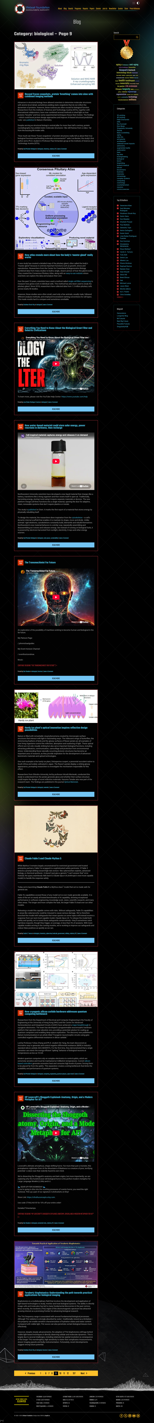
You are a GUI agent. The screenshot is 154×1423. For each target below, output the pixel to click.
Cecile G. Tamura (27, 933)
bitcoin (129, 73)
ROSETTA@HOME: (41, 1406)
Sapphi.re (47, 1416)
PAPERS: (65, 1406)
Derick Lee (124, 258)
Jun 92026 (20, 858)
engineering (53, 1074)
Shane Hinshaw (126, 263)
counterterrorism (123, 185)
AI (122, 65)
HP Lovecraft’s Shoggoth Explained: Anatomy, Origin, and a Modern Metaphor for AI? (59, 1098)
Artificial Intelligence (123, 67)
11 (64, 1373)
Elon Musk (121, 126)
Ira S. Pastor (124, 292)
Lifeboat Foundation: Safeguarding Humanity (32, 8)
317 (74, 1373)
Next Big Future (122, 321)
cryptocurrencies (123, 189)
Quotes (120, 8)
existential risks (42, 1223)
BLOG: (64, 1400)
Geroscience (121, 313)
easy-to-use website (74, 273)
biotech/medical (123, 165)
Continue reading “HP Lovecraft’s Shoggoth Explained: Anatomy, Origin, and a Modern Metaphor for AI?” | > (56, 1215)
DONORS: (91, 1400)
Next (83, 1373)
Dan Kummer (125, 241)
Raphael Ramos (126, 266)
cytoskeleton (77, 517)
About (60, 8)
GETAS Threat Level (21, 1401)
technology (132, 97)
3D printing (121, 115)
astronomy (121, 146)
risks (132, 94)
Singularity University (125, 128)
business (120, 172)
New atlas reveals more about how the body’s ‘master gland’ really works (59, 256)
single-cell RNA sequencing (79, 281)
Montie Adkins (125, 289)
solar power (47, 538)
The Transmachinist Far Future (40, 563)
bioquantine (132, 67)
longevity (126, 89)
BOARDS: (118, 1400)
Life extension (131, 86)
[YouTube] (134, 1416)
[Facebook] (121, 1416)
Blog (65, 8)
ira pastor (121, 86)
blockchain (135, 73)
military (67, 933)
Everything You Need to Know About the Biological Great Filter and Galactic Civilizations (58, 329)
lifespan (119, 89)
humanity (137, 81)
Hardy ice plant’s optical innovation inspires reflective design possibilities (56, 729)
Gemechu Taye (125, 228)
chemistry (46, 149)
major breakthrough (80, 1025)
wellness (132, 99)
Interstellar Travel (134, 84)
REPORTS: (65, 1403)
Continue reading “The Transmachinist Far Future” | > (37, 665)
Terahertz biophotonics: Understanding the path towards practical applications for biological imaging (58, 1294)
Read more (56, 156)
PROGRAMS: (119, 1403)
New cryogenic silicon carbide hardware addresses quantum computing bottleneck (56, 1013)
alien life (120, 137)
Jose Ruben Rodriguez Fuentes (31, 402)
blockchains (121, 170)
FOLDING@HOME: (94, 1403)
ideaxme (118, 84)
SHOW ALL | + (120, 297)
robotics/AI (53, 149)
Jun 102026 (20, 563)
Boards (70, 8)
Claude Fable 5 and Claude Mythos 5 (43, 859)
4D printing (121, 117)
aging (118, 64)
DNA (118, 122)
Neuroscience (136, 89)
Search (137, 37)
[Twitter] (125, 1416)
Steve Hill (123, 275)
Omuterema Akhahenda (124, 245)
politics (119, 92)
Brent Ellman (124, 277)
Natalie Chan (125, 269)
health (122, 80)
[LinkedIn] (129, 1416)
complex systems (123, 178)
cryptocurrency (129, 75)
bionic (119, 161)
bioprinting (121, 163)
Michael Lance (125, 283)
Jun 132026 (20, 329)
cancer (123, 75)
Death (137, 75)
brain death (118, 75)
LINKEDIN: (92, 1396)
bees (118, 152)
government (61, 933)
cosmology (121, 183)
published (30, 120)
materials (46, 787)
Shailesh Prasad (126, 222)
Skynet (119, 130)
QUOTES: (118, 1406)
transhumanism (123, 100)
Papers (92, 8)
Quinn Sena (124, 216)
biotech (131, 70)
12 (68, 1373)
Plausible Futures (123, 324)
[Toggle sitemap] (133, 3)
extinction (127, 78)
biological (40, 149)
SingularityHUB (122, 327)
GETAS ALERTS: (120, 1396)
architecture (121, 141)
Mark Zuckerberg (123, 133)
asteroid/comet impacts (126, 144)
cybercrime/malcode (51, 933)
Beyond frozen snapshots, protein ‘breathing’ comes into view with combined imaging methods (59, 95)
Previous (31, 1373)
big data (120, 154)
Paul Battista (125, 225)
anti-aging (133, 64)
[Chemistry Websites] (127, 50)
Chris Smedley (125, 295)
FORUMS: (91, 1406)
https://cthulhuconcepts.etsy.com (41, 1197)
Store (126, 8)
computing (46, 1074)
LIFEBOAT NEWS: (67, 1396)
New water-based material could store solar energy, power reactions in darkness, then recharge (55, 426)
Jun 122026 (20, 427)
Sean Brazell (124, 272)
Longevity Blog (122, 316)
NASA (132, 89)
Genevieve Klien (126, 206)
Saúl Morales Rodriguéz (29, 149)
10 (60, 1373)
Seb (121, 280)
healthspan (130, 80)
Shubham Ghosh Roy (29, 304)
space (119, 97)
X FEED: (38, 1400)
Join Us (104, 8)
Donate (98, 8)
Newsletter (112, 8)
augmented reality (123, 148)
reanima (124, 92)
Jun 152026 (20, 256)
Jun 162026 (20, 95)
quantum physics (62, 1074)
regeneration (121, 94)
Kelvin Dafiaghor (126, 230)
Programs (78, 8)
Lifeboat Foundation (27, 1416)
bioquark (123, 70)
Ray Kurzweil (121, 124)
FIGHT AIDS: (39, 1403)
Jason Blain (124, 286)
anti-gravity (121, 139)
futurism (40, 671)
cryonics (120, 187)
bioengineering (122, 157)
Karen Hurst (124, 233)
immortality (124, 83)
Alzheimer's (126, 65)
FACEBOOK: (39, 1396)
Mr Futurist (121, 319)
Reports (85, 8)
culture (134, 75)
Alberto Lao (124, 260)
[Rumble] (138, 1416)
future (132, 78)
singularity (135, 94)
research (129, 94)
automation (121, 150)
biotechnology (121, 73)
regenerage (132, 92)
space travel (70, 1074)
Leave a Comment (62, 149)
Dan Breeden (26, 671)
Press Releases (135, 8)
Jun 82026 (20, 1098)
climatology (121, 176)
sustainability (54, 538)
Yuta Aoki (123, 255)
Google (116, 81)
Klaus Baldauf (125, 249)
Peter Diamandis (123, 120)
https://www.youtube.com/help (74, 397)
